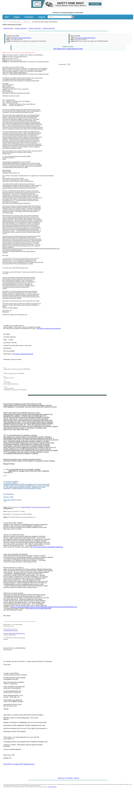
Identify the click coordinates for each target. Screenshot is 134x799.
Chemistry (41, 17)
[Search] (73, 16)
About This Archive (8, 28)
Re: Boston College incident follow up (21, 38)
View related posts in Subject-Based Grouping (68, 49)
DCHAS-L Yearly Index (35, 28)
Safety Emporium (53, 786)
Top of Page (69, 778)
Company (17, 17)
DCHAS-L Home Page (49, 28)
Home (7, 17)
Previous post (61, 778)
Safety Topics (29, 17)
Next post (76, 778)
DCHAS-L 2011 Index (21, 28)
